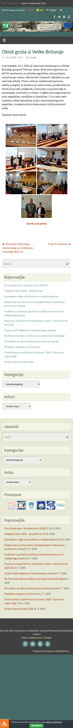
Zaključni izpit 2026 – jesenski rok (23, 290)
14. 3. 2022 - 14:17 (14, 57)
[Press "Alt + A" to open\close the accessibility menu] (4, 723)
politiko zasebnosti (54, 722)
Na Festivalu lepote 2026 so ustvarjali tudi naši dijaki (34, 335)
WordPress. (64, 651)
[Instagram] (64, 16)
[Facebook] (54, 16)
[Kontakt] (69, 16)
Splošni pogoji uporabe (13, 10)
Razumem (36, 725)
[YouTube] (59, 16)
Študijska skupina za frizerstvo (22, 347)
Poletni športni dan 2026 (18, 362)
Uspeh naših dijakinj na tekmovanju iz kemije (30, 330)
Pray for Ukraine (58, 244)
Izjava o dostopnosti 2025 (33, 3)
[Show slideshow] (36, 223)
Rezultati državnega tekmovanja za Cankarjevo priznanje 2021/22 (17, 247)
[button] (36, 26)
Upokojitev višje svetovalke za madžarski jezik (31, 296)
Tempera (50, 651)
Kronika (32, 57)
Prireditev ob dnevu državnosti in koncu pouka (31, 341)
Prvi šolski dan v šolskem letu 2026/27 (26, 285)
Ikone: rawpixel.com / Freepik (36, 637)
